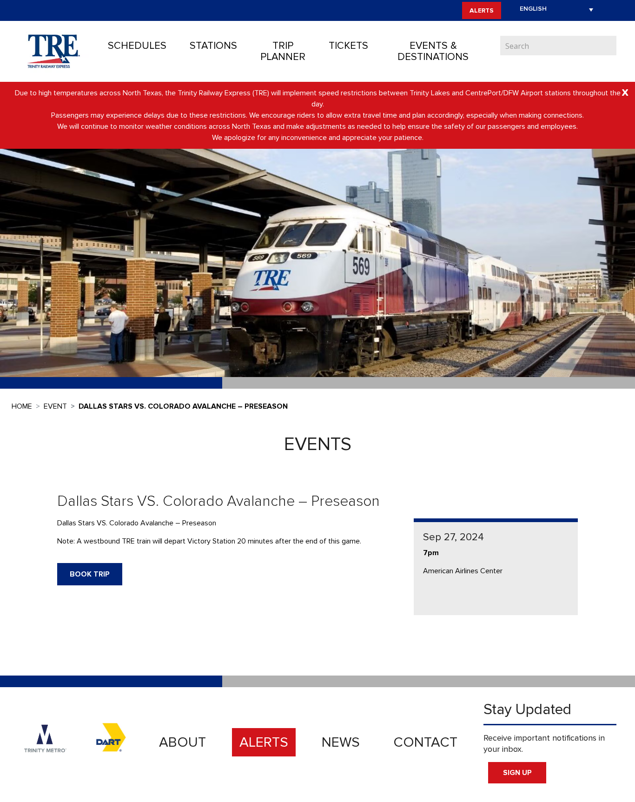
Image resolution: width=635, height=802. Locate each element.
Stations (213, 46)
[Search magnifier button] (609, 45)
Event (55, 406)
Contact (425, 742)
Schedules (137, 46)
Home (22, 406)
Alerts (482, 10)
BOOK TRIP (90, 574)
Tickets (348, 46)
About (182, 742)
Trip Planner (282, 51)
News (341, 742)
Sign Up (517, 772)
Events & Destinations (433, 51)
